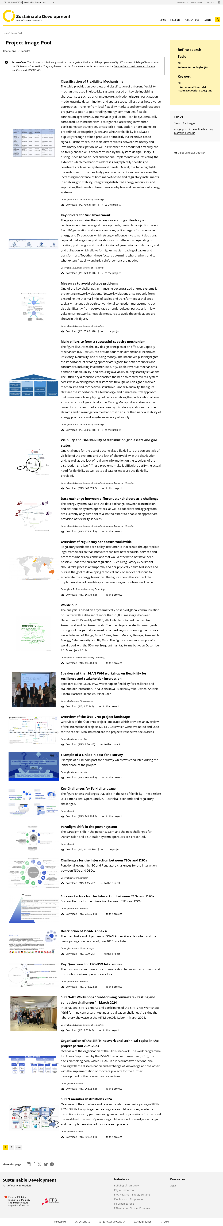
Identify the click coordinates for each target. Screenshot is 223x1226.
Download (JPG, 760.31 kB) (80, 204)
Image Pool (183, 2)
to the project (113, 204)
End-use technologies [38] (193, 67)
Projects (175, 19)
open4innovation (13, 2)
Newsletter (196, 2)
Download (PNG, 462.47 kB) (81, 488)
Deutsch (210, 2)
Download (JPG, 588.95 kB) (80, 429)
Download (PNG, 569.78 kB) (81, 594)
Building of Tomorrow (126, 1185)
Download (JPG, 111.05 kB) (80, 849)
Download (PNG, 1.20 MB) (80, 744)
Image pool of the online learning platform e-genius (193, 131)
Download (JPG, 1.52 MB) (80, 706)
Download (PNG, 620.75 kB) (81, 1137)
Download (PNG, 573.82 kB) (81, 986)
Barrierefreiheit (143, 1221)
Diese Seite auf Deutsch (191, 152)
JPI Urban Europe (124, 1203)
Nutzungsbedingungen (111, 1221)
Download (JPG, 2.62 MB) (80, 1030)
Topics (162, 19)
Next (18, 1147)
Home (6, 32)
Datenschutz (82, 1221)
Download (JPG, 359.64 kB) (80, 331)
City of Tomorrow (124, 1190)
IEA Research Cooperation (129, 1199)
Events (207, 19)
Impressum (60, 1221)
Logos (173, 1185)
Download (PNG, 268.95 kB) (81, 1088)
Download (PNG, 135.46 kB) (81, 663)
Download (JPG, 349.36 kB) (80, 273)
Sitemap (165, 1221)
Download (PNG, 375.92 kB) (81, 531)
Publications (191, 19)
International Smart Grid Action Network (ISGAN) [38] (195, 89)
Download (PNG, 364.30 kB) (81, 777)
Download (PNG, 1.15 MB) (80, 883)
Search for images (184, 123)
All (179, 63)
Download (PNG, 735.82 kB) (81, 913)
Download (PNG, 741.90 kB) (81, 816)
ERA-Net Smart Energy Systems (132, 1194)
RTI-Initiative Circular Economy (132, 1208)
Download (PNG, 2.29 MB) (80, 953)
